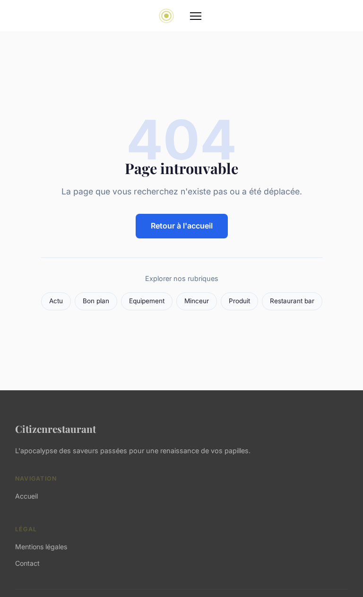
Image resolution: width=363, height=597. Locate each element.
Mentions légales (41, 547)
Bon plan (96, 301)
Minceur (196, 301)
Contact (27, 563)
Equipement (146, 301)
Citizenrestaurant (55, 428)
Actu (56, 301)
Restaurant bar (292, 301)
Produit (239, 301)
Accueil (26, 496)
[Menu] (195, 16)
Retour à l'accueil (182, 225)
